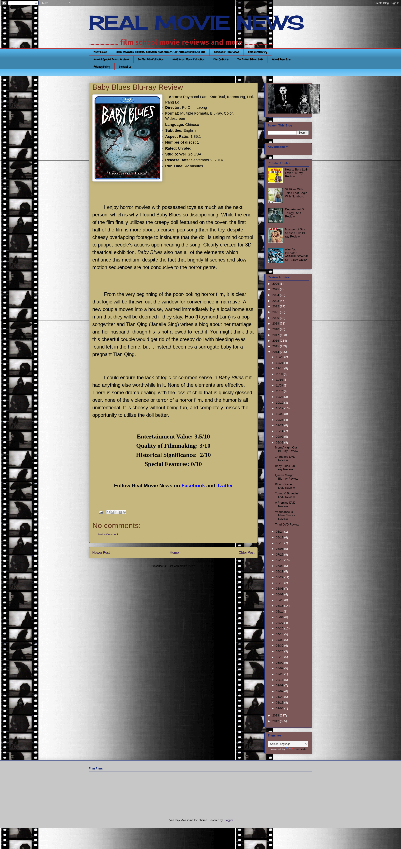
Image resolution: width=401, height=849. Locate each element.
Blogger (228, 820)
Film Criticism (220, 59)
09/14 (280, 431)
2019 (276, 323)
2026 (276, 283)
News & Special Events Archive (111, 59)
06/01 (280, 594)
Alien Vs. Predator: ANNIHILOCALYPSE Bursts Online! (296, 255)
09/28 (280, 419)
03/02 (280, 668)
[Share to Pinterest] (124, 512)
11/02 (280, 391)
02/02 (280, 691)
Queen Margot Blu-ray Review (286, 476)
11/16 (280, 379)
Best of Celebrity (257, 52)
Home (174, 552)
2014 (276, 352)
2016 (276, 340)
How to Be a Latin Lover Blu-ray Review (296, 173)
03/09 (280, 662)
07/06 (280, 565)
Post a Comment (108, 534)
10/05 (280, 414)
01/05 (280, 708)
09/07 (280, 436)
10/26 (280, 396)
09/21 (280, 425)
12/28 (280, 357)
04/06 (280, 640)
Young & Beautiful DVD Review (286, 495)
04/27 (280, 622)
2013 (276, 715)
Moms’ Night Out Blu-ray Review (286, 449)
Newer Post (101, 552)
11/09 (280, 385)
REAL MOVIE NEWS (196, 22)
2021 (276, 312)
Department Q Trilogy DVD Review (294, 213)
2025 (276, 289)
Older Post (246, 552)
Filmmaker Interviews (226, 52)
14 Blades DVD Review (285, 458)
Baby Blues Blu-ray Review (285, 467)
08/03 (280, 548)
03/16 (280, 657)
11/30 (280, 374)
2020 (276, 318)
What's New (100, 52)
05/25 (280, 600)
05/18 (280, 605)
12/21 (280, 362)
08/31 (280, 442)
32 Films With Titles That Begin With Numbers (296, 193)
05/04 (280, 617)
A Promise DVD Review (285, 504)
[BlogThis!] (112, 512)
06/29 (280, 571)
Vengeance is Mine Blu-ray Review (285, 515)
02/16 (280, 679)
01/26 (280, 697)
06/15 (280, 583)
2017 (276, 335)
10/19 (280, 402)
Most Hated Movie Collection (188, 59)
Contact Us (125, 66)
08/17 (280, 537)
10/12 (280, 408)
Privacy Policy (102, 66)
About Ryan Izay (281, 59)
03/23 (280, 651)
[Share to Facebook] (120, 512)
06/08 (280, 588)
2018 (276, 329)
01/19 (280, 702)
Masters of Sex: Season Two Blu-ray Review (296, 233)
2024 (276, 295)
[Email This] (108, 512)
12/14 (280, 368)
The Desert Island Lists (250, 59)
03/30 (280, 645)
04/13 (280, 634)
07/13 (280, 560)
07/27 (280, 554)
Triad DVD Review (287, 524)
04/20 (280, 628)
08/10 (280, 543)
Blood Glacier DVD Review (285, 486)
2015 (276, 346)
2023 (276, 300)
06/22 (280, 577)
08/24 (280, 531)
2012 (276, 721)
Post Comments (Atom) (182, 565)
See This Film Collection (151, 59)
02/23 (280, 674)
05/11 (280, 611)
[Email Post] (101, 512)
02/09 (280, 685)
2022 (276, 306)
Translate (300, 749)
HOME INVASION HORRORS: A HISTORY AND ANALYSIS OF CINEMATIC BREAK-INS (160, 52)
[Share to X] (116, 512)
